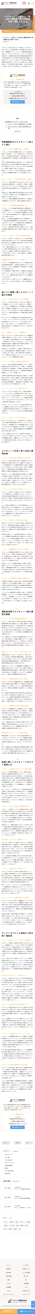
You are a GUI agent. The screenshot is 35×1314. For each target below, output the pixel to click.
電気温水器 (7, 1173)
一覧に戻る (17, 1143)
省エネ (5, 1229)
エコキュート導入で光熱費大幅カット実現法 (20, 124)
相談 (19, 1229)
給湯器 (15, 1229)
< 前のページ (6, 1143)
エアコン (6, 1222)
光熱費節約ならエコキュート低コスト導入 (16, 122)
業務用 (10, 1229)
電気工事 (12, 1222)
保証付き (6, 1225)
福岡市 (21, 1225)
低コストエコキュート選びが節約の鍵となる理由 (20, 127)
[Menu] (32, 3)
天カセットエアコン (10, 1162)
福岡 (17, 1222)
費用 (17, 1225)
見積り (26, 1225)
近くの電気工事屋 (9, 1171)
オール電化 (7, 1157)
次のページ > (29, 1143)
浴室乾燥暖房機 (8, 1165)
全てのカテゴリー (9, 1154)
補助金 (6, 1168)
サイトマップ (26, 1294)
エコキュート (22, 1222)
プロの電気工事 (8, 1160)
